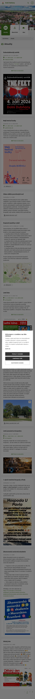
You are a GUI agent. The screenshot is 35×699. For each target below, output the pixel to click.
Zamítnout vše (17, 358)
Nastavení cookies (17, 363)
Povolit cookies (17, 354)
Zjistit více (7, 348)
